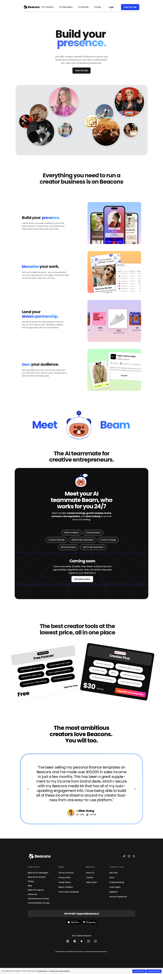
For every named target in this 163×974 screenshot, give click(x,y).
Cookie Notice (42, 971)
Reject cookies (139, 971)
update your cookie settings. (59, 971)
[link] (31, 7)
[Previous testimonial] (28, 789)
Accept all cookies (154, 971)
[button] (131, 130)
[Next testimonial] (135, 789)
